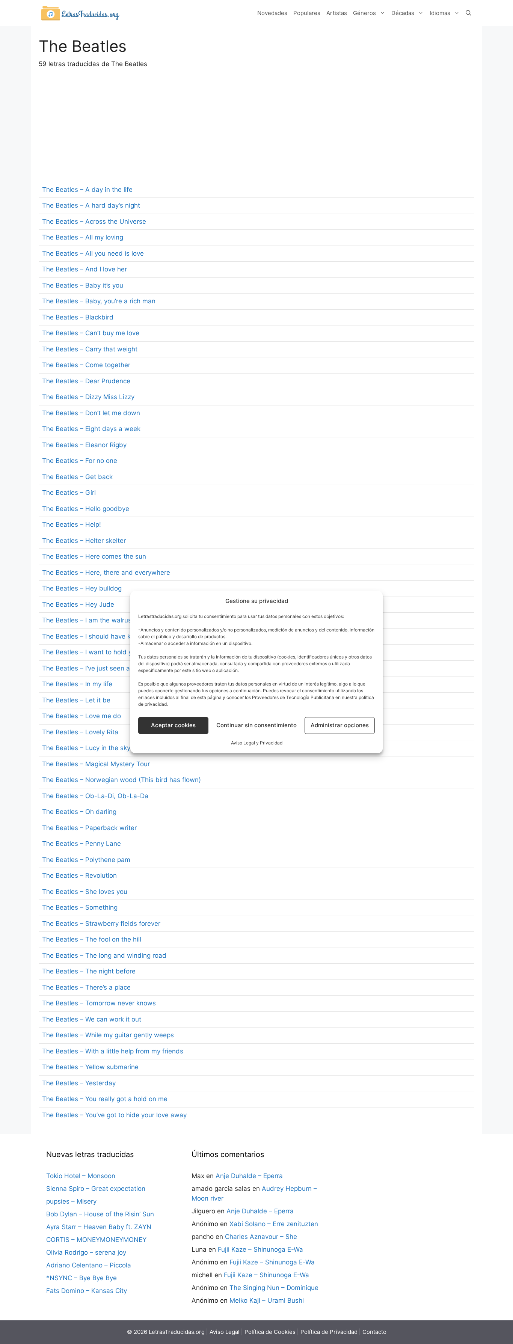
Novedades (272, 13)
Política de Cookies (270, 1331)
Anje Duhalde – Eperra (249, 1176)
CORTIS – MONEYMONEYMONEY (96, 1239)
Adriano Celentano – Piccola (88, 1265)
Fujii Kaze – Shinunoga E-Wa (260, 1249)
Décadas (402, 13)
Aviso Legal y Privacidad (256, 743)
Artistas (336, 13)
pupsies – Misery (71, 1201)
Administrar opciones (340, 725)
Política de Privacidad (329, 1331)
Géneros (364, 13)
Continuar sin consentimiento (256, 725)
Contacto (374, 1331)
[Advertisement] (256, 125)
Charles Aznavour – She (261, 1236)
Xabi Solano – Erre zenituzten (273, 1224)
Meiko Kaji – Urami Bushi (266, 1300)
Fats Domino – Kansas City (86, 1290)
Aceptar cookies (173, 725)
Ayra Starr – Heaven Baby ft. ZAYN (98, 1227)
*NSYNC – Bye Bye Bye (81, 1278)
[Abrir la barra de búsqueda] (468, 13)
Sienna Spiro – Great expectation (95, 1188)
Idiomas (440, 13)
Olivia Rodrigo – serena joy (86, 1252)
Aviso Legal (225, 1331)
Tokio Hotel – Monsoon (80, 1176)
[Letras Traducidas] (80, 13)
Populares (306, 13)
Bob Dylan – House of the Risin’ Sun (100, 1214)
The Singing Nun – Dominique (273, 1287)
